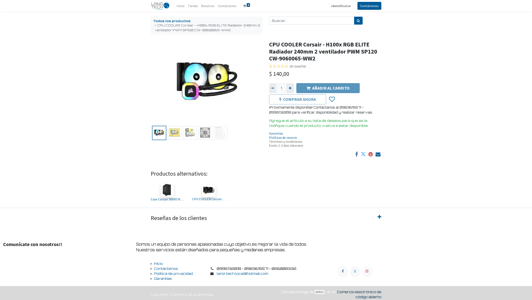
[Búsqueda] (358, 21)
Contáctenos (369, 6)
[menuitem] (180, 6)
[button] (159, 83)
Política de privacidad (173, 273)
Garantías (276, 133)
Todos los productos (172, 21)
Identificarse (341, 6)
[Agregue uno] (290, 88)
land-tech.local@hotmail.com (242, 273)
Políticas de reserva (283, 137)
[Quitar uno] (272, 88)
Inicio (158, 263)
